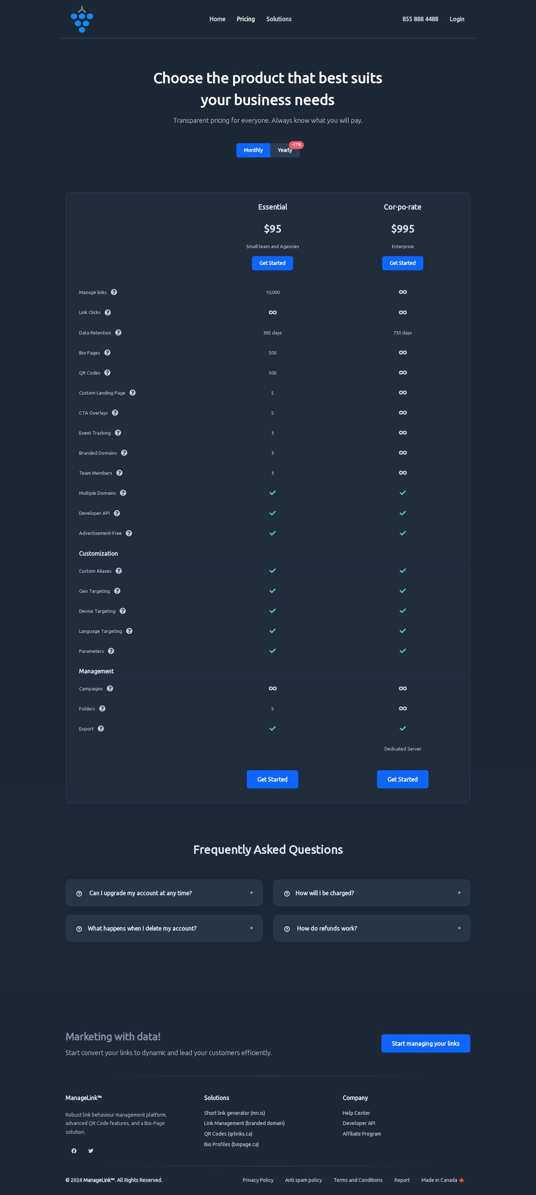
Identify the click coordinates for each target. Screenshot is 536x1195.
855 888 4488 (420, 19)
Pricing (246, 19)
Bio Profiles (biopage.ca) (231, 1144)
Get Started (273, 263)
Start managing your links (426, 1043)
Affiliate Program (362, 1134)
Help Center (356, 1113)
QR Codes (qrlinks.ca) (228, 1134)
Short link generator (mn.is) (234, 1113)
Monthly (253, 150)
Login (457, 19)
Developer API (359, 1123)
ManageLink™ (99, 1180)
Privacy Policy (258, 1180)
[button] (164, 893)
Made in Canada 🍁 (443, 1180)
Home (217, 19)
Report (402, 1180)
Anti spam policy (303, 1180)
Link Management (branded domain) (244, 1123)
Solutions (279, 19)
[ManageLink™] (82, 19)
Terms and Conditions (358, 1180)
